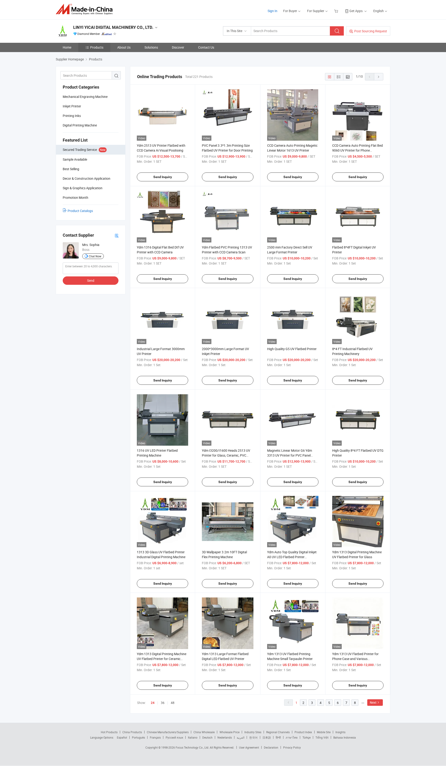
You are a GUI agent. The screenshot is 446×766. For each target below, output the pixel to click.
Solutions (151, 47)
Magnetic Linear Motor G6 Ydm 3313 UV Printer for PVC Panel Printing (289, 455)
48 (172, 702)
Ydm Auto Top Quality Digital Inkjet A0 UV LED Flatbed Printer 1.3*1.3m (292, 557)
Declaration (271, 747)
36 (162, 702)
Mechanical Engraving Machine (85, 96)
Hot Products (109, 732)
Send (90, 280)
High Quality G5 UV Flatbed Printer (292, 349)
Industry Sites (252, 732)
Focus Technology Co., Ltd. (193, 747)
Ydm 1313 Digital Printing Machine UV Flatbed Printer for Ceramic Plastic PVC (161, 659)
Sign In (272, 11)
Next (373, 702)
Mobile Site (324, 732)
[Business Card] (116, 235)
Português (138, 737)
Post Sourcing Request (370, 31)
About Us (124, 47)
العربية (240, 737)
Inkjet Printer (72, 106)
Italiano (192, 737)
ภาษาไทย (292, 737)
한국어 (253, 737)
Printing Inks (72, 115)
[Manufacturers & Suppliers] (85, 9)
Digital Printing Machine (80, 125)
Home (67, 47)
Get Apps (356, 11)
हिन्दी (278, 737)
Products (96, 47)
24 (152, 703)
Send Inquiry (162, 177)
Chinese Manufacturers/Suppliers (168, 732)
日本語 (266, 737)
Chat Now (95, 256)
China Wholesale (204, 732)
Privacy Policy (292, 747)
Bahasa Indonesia (344, 737)
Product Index (303, 732)
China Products (132, 732)
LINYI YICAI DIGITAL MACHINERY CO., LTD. (113, 27)
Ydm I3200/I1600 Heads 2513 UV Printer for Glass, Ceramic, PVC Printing (226, 455)
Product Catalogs (80, 211)
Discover (178, 47)
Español (122, 737)
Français (155, 737)
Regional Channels (278, 732)
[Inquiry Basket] (336, 11)
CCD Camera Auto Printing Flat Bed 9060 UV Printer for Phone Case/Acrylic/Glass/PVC (357, 150)
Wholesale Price (229, 732)
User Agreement (249, 747)
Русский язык (174, 737)
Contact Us (206, 47)
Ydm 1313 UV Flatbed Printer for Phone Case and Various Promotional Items (355, 659)
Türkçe (306, 737)
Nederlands (224, 737)
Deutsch (207, 737)
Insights (340, 732)
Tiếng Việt (321, 737)
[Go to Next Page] (378, 76)
